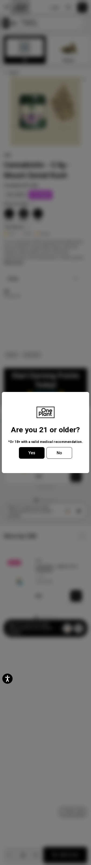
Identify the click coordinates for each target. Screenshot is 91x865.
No (59, 452)
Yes (31, 452)
